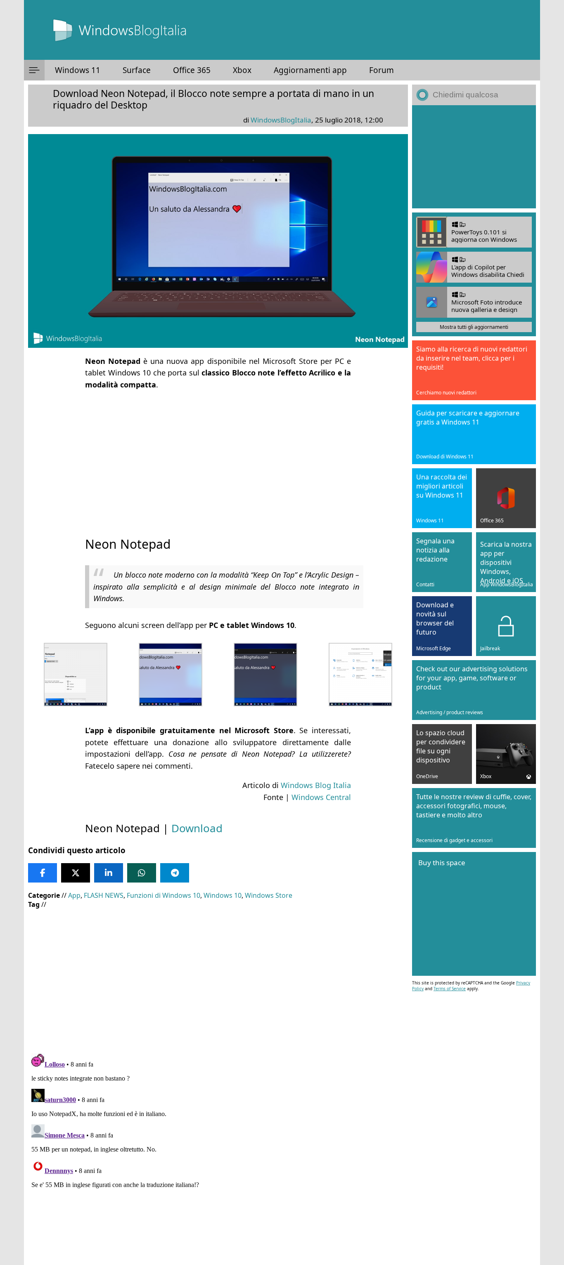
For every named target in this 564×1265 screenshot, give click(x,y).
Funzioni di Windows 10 (163, 895)
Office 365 (192, 70)
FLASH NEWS (103, 895)
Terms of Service (450, 988)
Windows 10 (223, 895)
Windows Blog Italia (316, 785)
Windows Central (321, 797)
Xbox (242, 70)
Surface (137, 70)
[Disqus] (218, 1153)
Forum (381, 70)
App (74, 895)
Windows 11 (77, 70)
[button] (34, 70)
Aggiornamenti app (310, 70)
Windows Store (268, 895)
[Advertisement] (218, 456)
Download (197, 828)
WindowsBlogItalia (281, 120)
